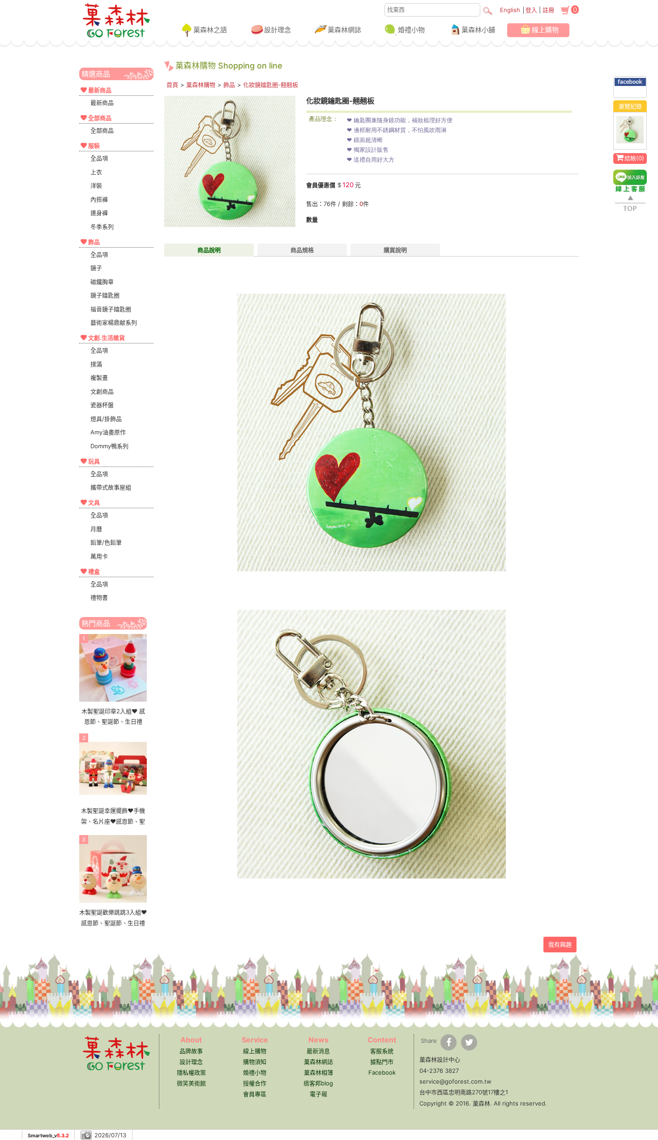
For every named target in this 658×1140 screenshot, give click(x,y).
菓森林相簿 (318, 1072)
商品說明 (209, 249)
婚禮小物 (411, 30)
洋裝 (96, 185)
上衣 (96, 172)
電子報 (318, 1093)
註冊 (548, 9)
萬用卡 (99, 556)
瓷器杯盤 (102, 404)
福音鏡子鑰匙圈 (110, 309)
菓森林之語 (210, 30)
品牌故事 (191, 1050)
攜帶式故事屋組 (110, 487)
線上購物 (545, 30)
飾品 (229, 84)
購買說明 (395, 249)
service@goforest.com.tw (455, 1081)
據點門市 (381, 1061)
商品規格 (302, 249)
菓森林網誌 (344, 30)
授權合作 (254, 1083)
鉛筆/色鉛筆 (106, 542)
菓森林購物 (200, 84)
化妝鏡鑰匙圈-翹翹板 (270, 84)
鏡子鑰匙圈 (105, 295)
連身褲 (99, 212)
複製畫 (99, 377)
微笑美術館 (191, 1083)
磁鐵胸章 (102, 281)
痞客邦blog (318, 1083)
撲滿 (96, 364)
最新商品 (102, 102)
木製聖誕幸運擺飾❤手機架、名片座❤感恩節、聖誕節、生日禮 (113, 821)
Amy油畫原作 (108, 432)
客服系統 (381, 1050)
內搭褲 (99, 199)
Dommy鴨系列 (109, 446)
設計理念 (277, 30)
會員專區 (254, 1093)
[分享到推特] (469, 1042)
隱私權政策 (191, 1072)
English (510, 9)
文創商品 (102, 391)
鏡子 (96, 267)
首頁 (172, 84)
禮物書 (99, 597)
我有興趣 (560, 944)
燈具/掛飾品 (106, 418)
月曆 (96, 528)
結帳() (634, 158)
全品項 (99, 158)
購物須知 (254, 1061)
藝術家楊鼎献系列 (113, 322)
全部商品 (102, 130)
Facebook (382, 1072)
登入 (531, 9)
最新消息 (318, 1050)
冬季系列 (102, 226)
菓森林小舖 (478, 30)
